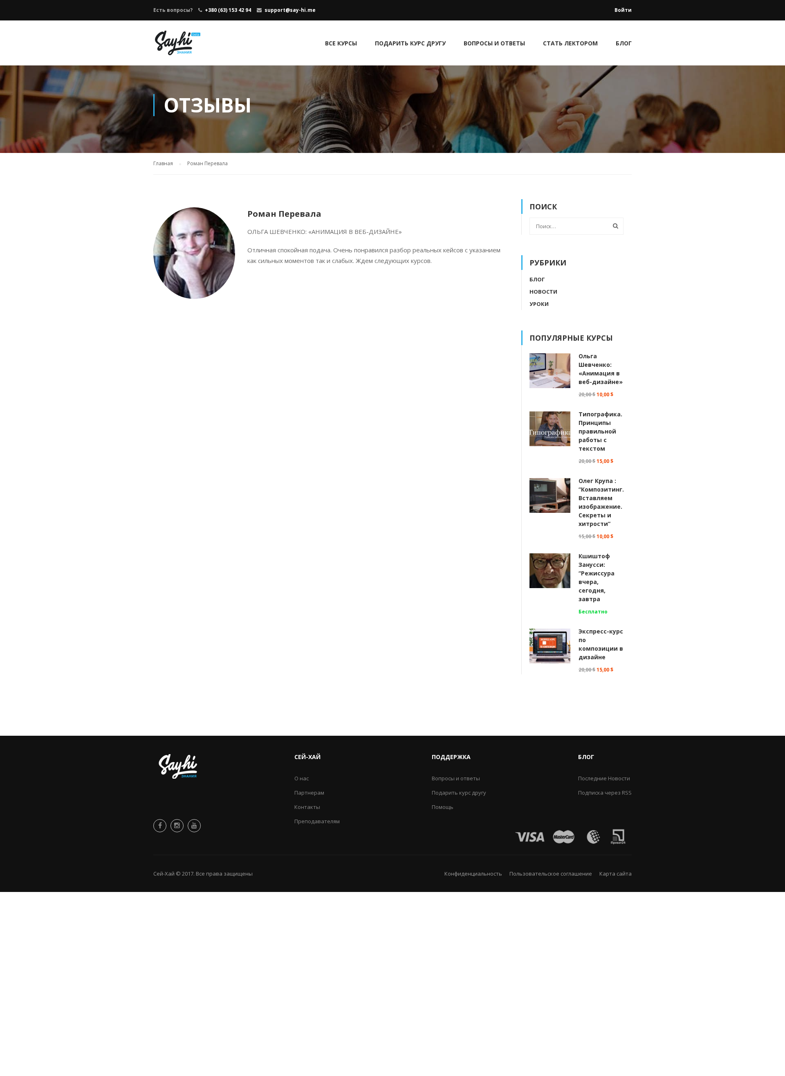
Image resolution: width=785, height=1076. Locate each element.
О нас (301, 778)
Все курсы (341, 43)
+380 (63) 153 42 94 (228, 10)
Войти (623, 10)
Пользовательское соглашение (550, 873)
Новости (543, 291)
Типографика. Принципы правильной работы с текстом (600, 431)
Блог (624, 43)
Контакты (307, 807)
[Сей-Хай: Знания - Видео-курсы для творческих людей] (177, 47)
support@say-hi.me (290, 10)
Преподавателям (317, 821)
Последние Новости (604, 778)
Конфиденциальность (473, 873)
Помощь (442, 807)
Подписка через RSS (605, 792)
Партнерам (309, 792)
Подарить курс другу (410, 43)
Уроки (539, 304)
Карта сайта (615, 873)
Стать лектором (570, 43)
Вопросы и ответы (494, 43)
